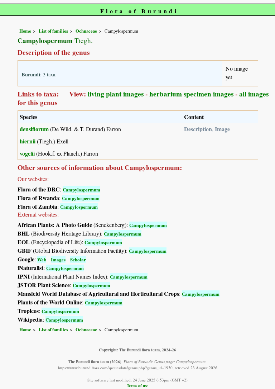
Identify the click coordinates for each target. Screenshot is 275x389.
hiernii (27, 141)
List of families (53, 31)
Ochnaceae (86, 31)
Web (41, 259)
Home (25, 31)
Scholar (78, 259)
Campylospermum (81, 189)
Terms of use (137, 386)
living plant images (116, 94)
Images (58, 259)
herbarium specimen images (191, 94)
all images (254, 94)
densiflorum (34, 129)
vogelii (27, 153)
